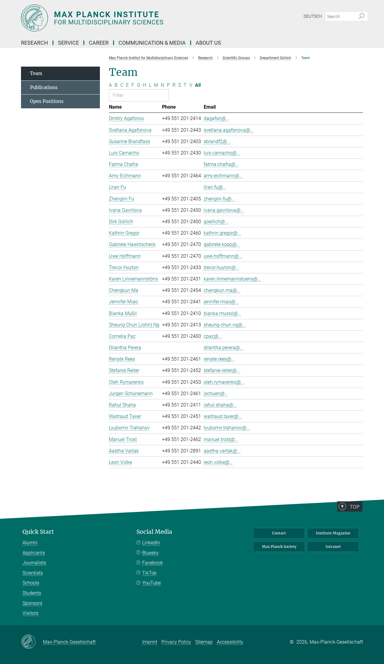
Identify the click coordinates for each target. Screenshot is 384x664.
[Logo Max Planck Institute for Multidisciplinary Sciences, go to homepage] (133, 18)
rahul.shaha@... (220, 405)
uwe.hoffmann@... (223, 256)
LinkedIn (151, 542)
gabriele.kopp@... (222, 244)
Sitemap (204, 642)
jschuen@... (216, 393)
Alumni (30, 542)
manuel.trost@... (221, 439)
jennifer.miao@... (221, 302)
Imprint (149, 642)
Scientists (32, 573)
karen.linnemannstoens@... (232, 279)
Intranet (333, 546)
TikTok (149, 573)
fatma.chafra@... (221, 164)
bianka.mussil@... (223, 313)
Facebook (152, 563)
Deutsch (313, 16)
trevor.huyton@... (221, 267)
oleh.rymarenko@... (224, 382)
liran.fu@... (215, 187)
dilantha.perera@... (224, 347)
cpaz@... (213, 336)
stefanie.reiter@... (222, 370)
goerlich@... (216, 221)
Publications (44, 87)
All (198, 85)
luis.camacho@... (222, 153)
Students (31, 593)
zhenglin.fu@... (219, 199)
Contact (279, 533)
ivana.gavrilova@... (224, 210)
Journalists (34, 563)
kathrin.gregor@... (222, 233)
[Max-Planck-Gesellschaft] (32, 642)
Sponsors (32, 603)
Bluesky (150, 553)
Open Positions (47, 101)
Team (36, 73)
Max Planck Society (279, 546)
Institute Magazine (333, 533)
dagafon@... (217, 118)
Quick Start (38, 531)
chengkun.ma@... (222, 290)
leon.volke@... (218, 462)
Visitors (30, 613)
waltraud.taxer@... (223, 416)
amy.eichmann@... (223, 176)
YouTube (151, 583)
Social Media (154, 531)
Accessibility (230, 642)
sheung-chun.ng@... (225, 325)
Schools (30, 583)
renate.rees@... (219, 359)
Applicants (33, 553)
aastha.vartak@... (222, 451)
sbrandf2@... (217, 141)
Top (354, 507)
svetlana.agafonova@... (229, 130)
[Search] (361, 16)
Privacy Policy (176, 642)
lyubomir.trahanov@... (227, 428)
